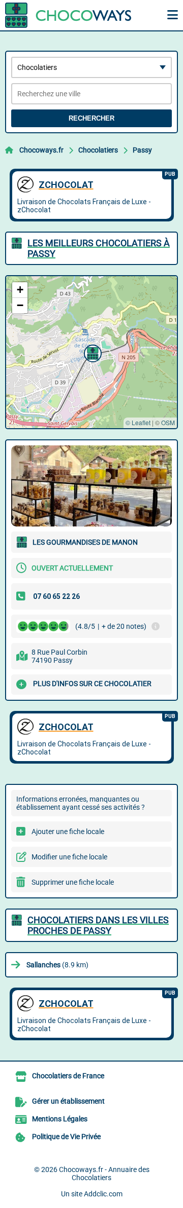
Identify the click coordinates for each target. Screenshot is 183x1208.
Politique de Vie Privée (66, 1136)
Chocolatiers (98, 150)
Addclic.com (103, 1194)
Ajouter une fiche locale (68, 831)
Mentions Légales (59, 1119)
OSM (168, 422)
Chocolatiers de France (68, 1076)
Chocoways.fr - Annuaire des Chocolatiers (104, 1173)
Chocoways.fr (41, 150)
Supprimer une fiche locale (73, 882)
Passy (142, 150)
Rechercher (91, 118)
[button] (91, 352)
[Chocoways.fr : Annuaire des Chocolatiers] (68, 15)
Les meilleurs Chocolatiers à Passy (98, 248)
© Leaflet (138, 422)
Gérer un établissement (68, 1101)
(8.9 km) (57, 965)
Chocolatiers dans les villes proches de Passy (98, 925)
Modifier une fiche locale (69, 857)
